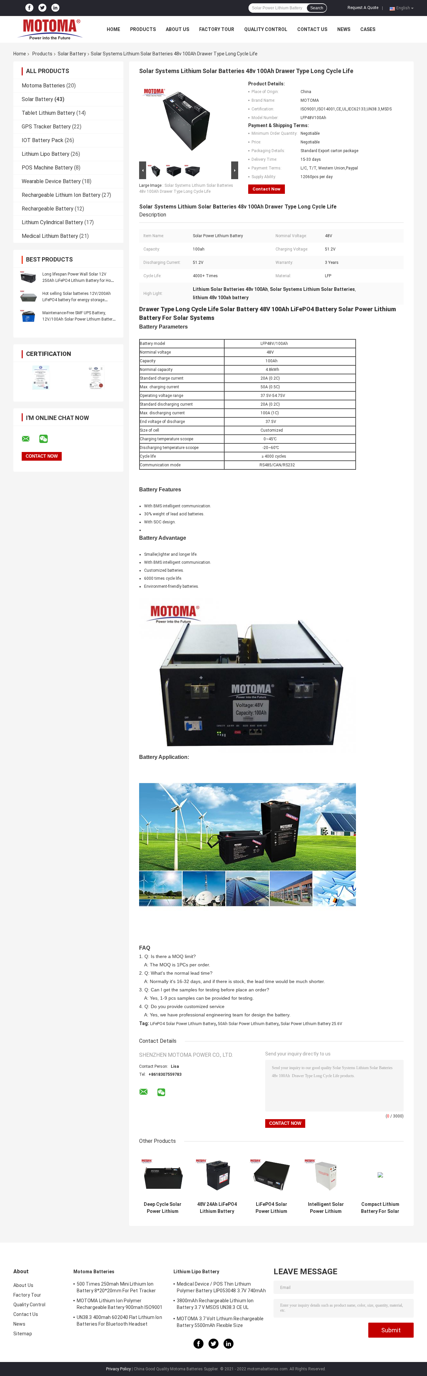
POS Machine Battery (47, 167)
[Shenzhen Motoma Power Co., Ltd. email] (30, 439)
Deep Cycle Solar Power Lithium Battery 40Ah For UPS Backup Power (162, 1208)
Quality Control (265, 29)
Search (316, 8)
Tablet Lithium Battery (48, 113)
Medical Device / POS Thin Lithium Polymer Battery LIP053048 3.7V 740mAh (221, 1287)
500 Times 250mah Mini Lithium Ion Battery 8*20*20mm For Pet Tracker (116, 1287)
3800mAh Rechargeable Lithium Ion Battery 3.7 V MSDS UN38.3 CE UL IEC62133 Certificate (215, 1305)
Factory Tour (216, 29)
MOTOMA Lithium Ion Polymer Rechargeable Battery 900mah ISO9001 (120, 1304)
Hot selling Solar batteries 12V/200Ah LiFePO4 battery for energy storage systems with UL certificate (76, 300)
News (343, 29)
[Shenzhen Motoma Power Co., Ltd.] (50, 29)
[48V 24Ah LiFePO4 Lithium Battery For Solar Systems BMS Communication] (217, 1174)
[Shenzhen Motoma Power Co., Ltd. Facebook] (29, 8)
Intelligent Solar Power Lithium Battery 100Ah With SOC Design (326, 1208)
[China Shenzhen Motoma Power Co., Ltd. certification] (40, 377)
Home (113, 29)
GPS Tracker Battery (46, 126)
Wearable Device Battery (51, 181)
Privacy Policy (118, 1369)
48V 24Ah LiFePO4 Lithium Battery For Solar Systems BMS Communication (217, 1208)
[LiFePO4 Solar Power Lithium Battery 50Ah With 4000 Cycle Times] (271, 1174)
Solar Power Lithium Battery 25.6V (311, 1023)
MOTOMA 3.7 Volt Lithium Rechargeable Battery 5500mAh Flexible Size (220, 1322)
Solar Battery (72, 53)
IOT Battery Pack (42, 140)
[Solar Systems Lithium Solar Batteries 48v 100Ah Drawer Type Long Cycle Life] (186, 120)
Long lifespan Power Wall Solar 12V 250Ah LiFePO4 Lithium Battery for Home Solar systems (79, 280)
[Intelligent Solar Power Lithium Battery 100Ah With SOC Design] (325, 1174)
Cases (367, 29)
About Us (177, 29)
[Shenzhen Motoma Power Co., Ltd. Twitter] (42, 8)
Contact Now (267, 188)
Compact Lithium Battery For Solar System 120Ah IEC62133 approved (380, 1208)
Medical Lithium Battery (50, 236)
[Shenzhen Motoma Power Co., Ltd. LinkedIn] (55, 8)
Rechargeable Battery (47, 208)
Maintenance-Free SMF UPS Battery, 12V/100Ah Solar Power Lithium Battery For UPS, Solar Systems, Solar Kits (78, 319)
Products (143, 29)
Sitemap (22, 1333)
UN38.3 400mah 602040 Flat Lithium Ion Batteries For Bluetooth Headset (119, 1321)
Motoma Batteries (43, 85)
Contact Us (312, 29)
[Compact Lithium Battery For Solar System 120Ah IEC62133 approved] (380, 1174)
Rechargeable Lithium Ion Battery (61, 195)
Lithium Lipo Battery (45, 154)
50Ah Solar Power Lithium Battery (248, 1023)
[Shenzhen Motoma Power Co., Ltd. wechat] (47, 439)
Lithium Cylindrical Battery (52, 222)
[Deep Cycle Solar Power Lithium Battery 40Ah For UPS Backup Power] (162, 1174)
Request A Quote (363, 7)
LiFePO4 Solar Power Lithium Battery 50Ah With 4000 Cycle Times (271, 1208)
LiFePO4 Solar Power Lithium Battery (183, 1023)
